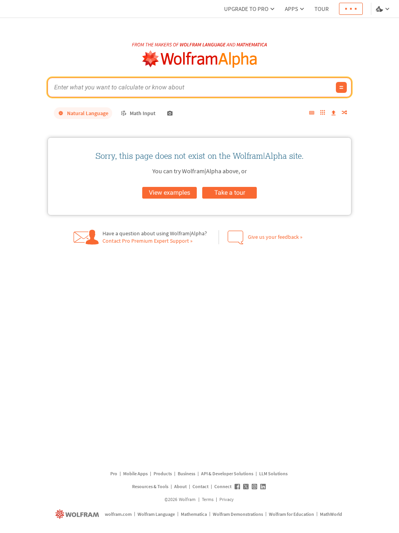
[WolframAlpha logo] (199, 59)
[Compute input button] (341, 87)
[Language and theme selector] (383, 9)
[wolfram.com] (78, 514)
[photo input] (170, 113)
